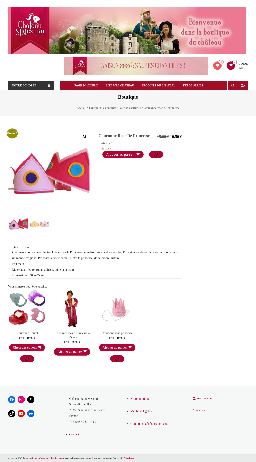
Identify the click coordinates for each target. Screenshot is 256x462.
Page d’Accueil (86, 85)
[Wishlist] (217, 65)
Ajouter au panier (120, 154)
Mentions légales (141, 411)
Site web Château (120, 85)
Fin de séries (193, 85)
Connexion (199, 410)
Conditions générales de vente (149, 423)
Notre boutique (139, 398)
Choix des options (25, 347)
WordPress (129, 458)
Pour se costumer (129, 107)
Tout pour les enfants (102, 107)
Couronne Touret (27, 333)
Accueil (81, 107)
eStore (94, 458)
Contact (74, 434)
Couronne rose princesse (117, 333)
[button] (84, 136)
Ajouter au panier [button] (70, 351)
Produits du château (158, 85)
